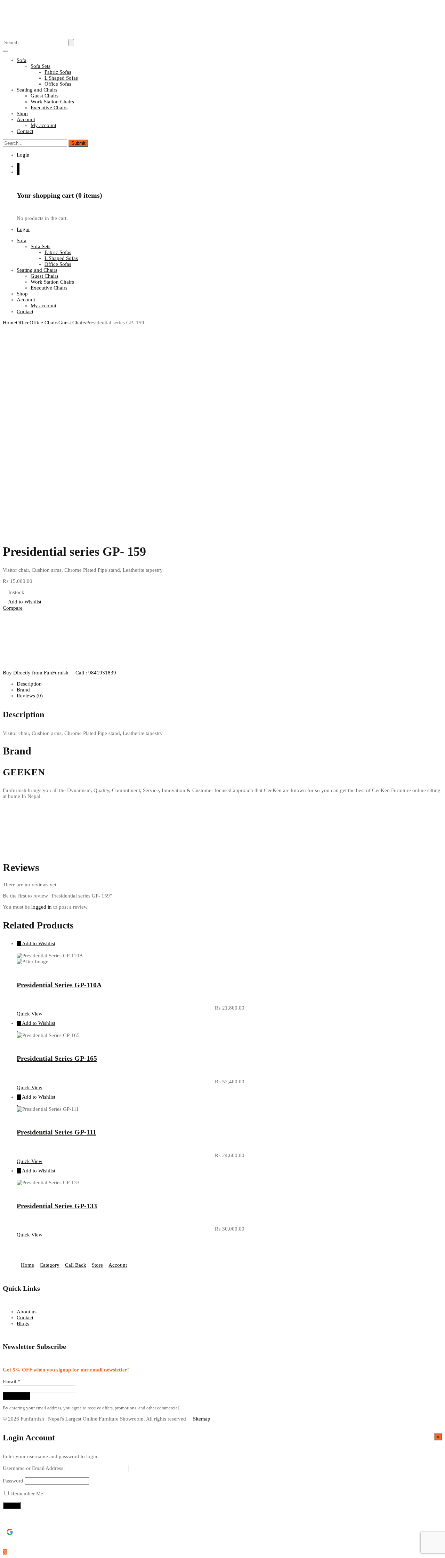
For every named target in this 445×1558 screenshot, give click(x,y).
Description (29, 684)
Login (23, 155)
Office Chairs (44, 322)
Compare (13, 608)
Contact (25, 1317)
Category (49, 1265)
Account (117, 1265)
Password (13, 1481)
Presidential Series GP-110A (59, 985)
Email (12, 1381)
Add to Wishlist (24, 601)
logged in (41, 907)
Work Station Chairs (52, 101)
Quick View (29, 1014)
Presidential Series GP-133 (57, 1206)
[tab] (229, 684)
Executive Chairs (49, 107)
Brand (23, 690)
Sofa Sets (40, 66)
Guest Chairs (44, 95)
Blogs (23, 1323)
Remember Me (26, 1493)
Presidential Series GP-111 (56, 1132)
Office (23, 322)
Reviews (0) (30, 695)
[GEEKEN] (20, 667)
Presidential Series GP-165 (57, 1058)
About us (27, 1311)
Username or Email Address (33, 1468)
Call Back (75, 1265)
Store (97, 1265)
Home (9, 322)
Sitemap (201, 1419)
